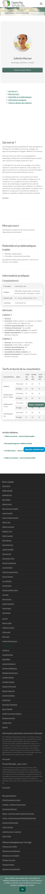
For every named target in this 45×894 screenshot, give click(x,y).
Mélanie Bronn (7, 504)
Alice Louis (5, 637)
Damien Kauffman (8, 604)
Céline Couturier (7, 536)
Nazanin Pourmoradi (9, 687)
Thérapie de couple (8, 860)
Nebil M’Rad (6, 659)
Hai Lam (5, 619)
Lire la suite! (6, 759)
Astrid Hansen (7, 586)
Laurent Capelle (7, 513)
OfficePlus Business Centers (11, 800)
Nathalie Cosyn (7, 531)
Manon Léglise (7, 623)
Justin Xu (5, 727)
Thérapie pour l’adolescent (11, 851)
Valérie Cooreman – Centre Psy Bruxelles (20, 458)
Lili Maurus (5, 650)
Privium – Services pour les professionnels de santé (19, 818)
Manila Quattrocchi (8, 691)
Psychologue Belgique (9, 809)
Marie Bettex (6, 500)
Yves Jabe (5, 595)
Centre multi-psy (7, 827)
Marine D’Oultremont (9, 563)
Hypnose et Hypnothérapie (11, 869)
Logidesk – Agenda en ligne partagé (14, 805)
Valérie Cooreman (8, 527)
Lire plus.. (5, 198)
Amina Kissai (6, 613)
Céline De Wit (6, 554)
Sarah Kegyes (6, 608)
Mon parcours (13, 94)
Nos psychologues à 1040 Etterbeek (18, 443)
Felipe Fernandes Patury (10, 572)
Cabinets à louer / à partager (11, 832)
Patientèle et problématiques (20, 97)
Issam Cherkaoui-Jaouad (10, 518)
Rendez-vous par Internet (22, 70)
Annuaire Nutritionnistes (10, 823)
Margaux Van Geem (8, 718)
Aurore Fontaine (7, 577)
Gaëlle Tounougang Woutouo (12, 714)
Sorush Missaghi (7, 655)
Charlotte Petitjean (8, 682)
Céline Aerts (6, 486)
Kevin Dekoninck (7, 545)
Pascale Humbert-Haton (10, 590)
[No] (42, 885)
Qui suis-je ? (13, 91)
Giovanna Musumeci (8, 664)
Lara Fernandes (7, 568)
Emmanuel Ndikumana (9, 668)
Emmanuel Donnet (8, 559)
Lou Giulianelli (6, 581)
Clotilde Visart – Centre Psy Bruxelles (19, 451)
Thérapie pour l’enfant (9, 847)
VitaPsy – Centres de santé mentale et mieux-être (18, 814)
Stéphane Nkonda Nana (10, 673)
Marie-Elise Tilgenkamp (9, 705)
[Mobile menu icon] (41, 3)
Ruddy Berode (7, 495)
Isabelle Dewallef (7, 550)
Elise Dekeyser (7, 540)
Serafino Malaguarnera (9, 641)
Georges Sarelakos (8, 696)
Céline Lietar (6, 632)
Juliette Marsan (10, 203)
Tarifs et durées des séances (20, 103)
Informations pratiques (17, 100)
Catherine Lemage (8, 628)
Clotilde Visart (6, 723)
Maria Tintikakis (7, 709)
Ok (22, 889)
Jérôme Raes (6, 700)
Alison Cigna (6, 522)
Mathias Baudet (7, 491)
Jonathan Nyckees (8, 677)
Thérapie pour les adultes (10, 856)
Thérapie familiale (8, 865)
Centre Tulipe (6, 836)
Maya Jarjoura (6, 599)
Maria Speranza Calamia (10, 509)
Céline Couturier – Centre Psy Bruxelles (20, 436)
